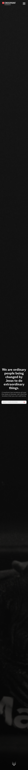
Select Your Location (10, 402)
